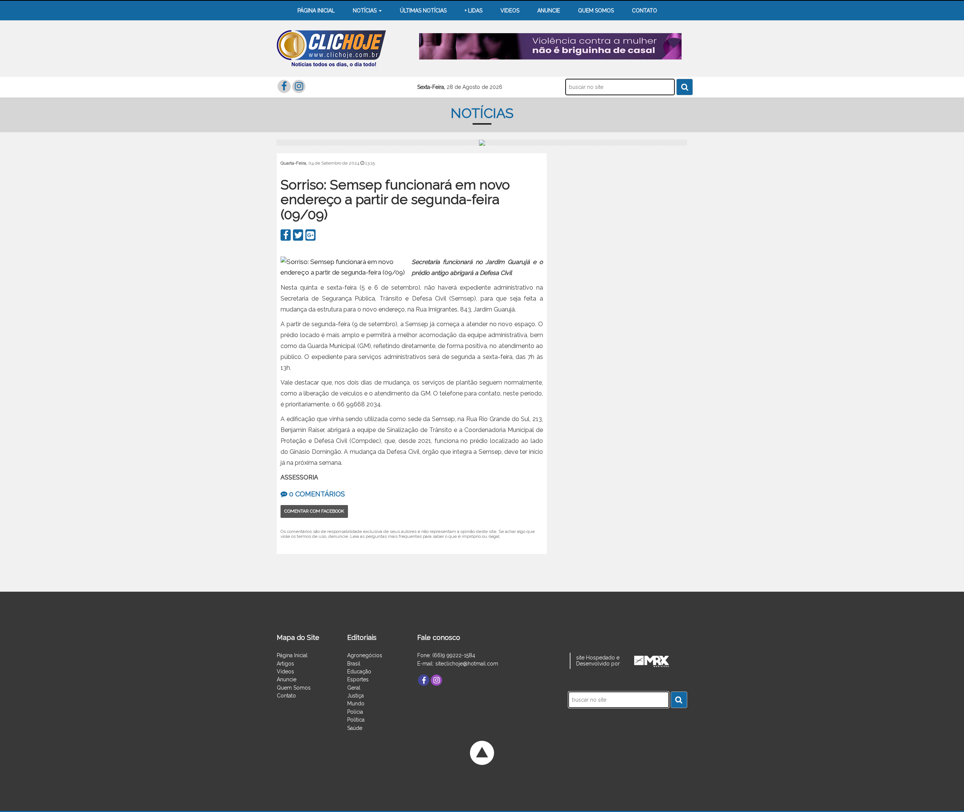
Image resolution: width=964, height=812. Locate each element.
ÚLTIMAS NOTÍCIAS (423, 11)
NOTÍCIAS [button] (365, 11)
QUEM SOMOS (596, 11)
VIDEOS (509, 11)
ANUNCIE (548, 11)
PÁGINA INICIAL (316, 11)
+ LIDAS (473, 11)
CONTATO (644, 11)
